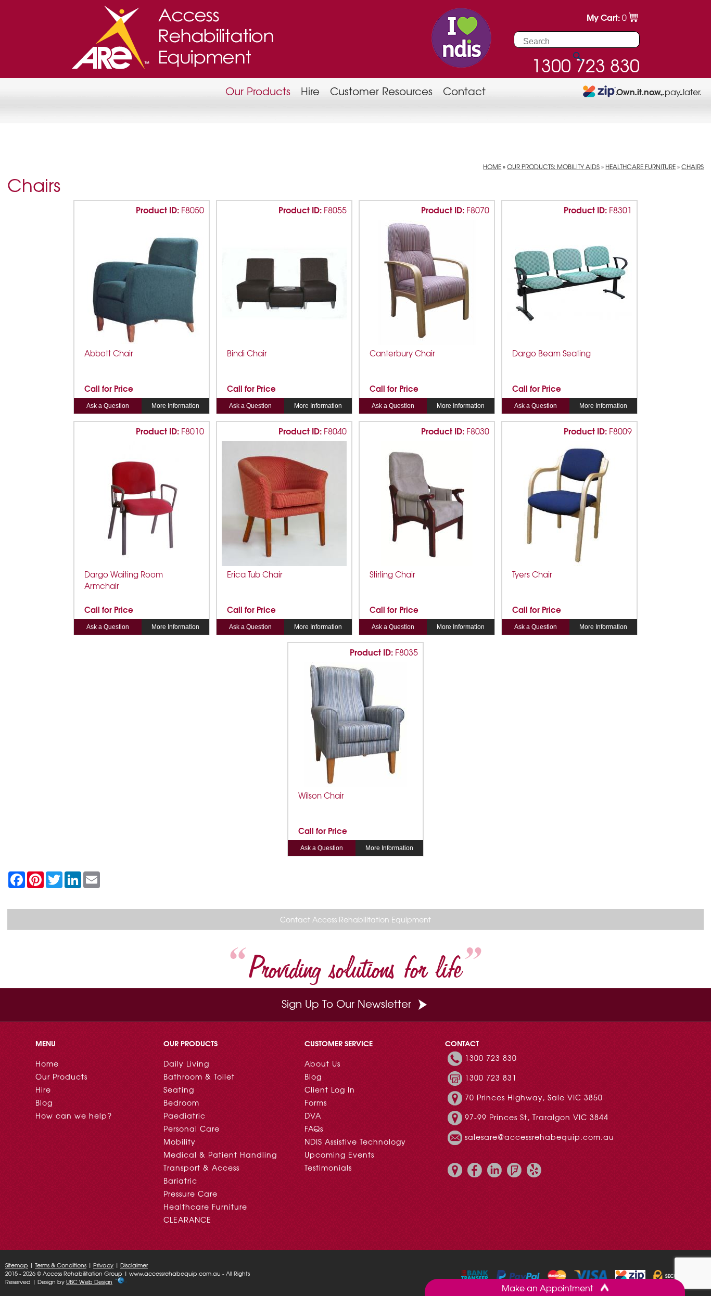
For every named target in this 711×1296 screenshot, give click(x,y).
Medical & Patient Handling (220, 1154)
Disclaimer (134, 1265)
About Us (322, 1063)
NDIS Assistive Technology (355, 1141)
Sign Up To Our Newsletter (346, 1003)
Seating (178, 1089)
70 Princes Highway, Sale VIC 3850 (534, 1097)
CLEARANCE (187, 1219)
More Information (175, 405)
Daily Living (186, 1063)
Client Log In (329, 1089)
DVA (312, 1115)
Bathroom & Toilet (199, 1076)
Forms (315, 1102)
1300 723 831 (491, 1077)
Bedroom (181, 1102)
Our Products (257, 90)
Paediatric (184, 1115)
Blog (44, 1102)
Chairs (692, 166)
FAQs (313, 1128)
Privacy (103, 1265)
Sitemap (16, 1265)
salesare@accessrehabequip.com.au (539, 1137)
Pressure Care (190, 1193)
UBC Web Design (89, 1281)
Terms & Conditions (60, 1265)
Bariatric (180, 1180)
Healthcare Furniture (640, 166)
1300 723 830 (491, 1058)
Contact (464, 90)
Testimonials (328, 1167)
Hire (310, 90)
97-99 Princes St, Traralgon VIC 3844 (536, 1117)
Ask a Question (107, 405)
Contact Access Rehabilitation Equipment (355, 919)
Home (492, 166)
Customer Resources (381, 90)
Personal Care (191, 1128)
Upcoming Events (339, 1154)
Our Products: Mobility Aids (553, 166)
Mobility (179, 1141)
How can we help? (73, 1115)
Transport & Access (201, 1167)
